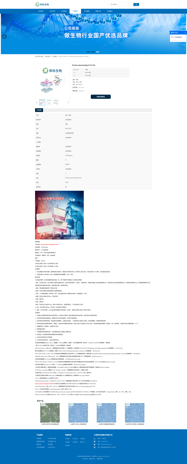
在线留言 (67, 445)
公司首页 (67, 438)
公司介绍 (75, 438)
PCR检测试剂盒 (52, 438)
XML (108, 456)
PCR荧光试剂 (51, 447)
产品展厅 (54, 56)
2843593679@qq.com (106, 444)
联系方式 (82, 442)
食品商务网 (100, 459)
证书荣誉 (75, 442)
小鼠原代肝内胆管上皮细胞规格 (134, 424)
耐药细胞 (50, 444)
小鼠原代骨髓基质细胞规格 (106, 424)
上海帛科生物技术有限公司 (84, 456)
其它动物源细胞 (41, 447)
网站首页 (47, 56)
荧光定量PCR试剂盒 (52, 442)
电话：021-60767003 (103, 441)
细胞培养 (39, 444)
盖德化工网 (92, 459)
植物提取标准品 (41, 441)
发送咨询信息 (101, 96)
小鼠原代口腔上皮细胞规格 (78, 424)
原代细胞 (39, 438)
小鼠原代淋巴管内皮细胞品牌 (50, 424)
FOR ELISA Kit (63, 56)
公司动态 (82, 438)
